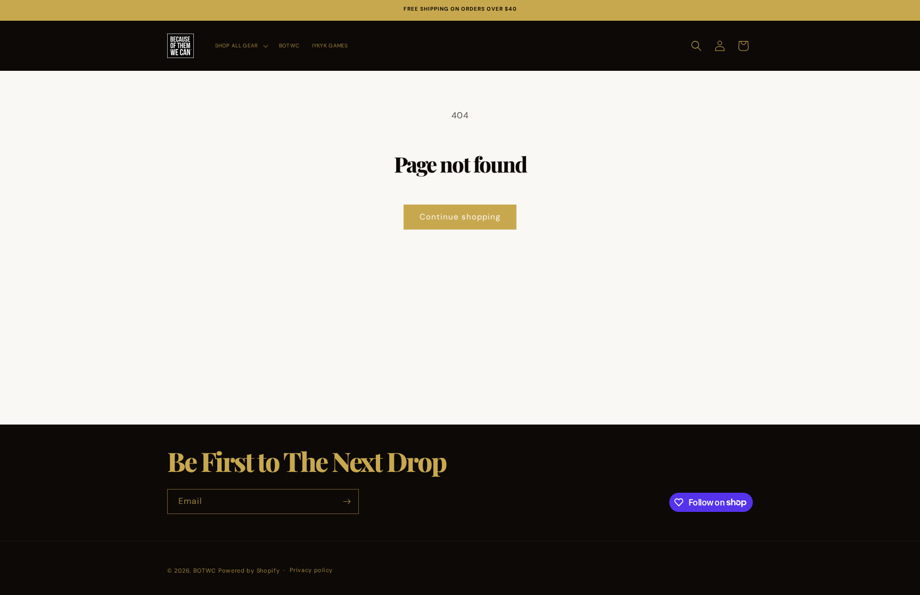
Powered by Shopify (249, 570)
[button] (241, 45)
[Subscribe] (346, 501)
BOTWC (205, 570)
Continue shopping (460, 216)
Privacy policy (311, 570)
